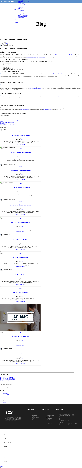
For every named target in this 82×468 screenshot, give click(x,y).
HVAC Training (35, 417)
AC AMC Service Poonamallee (20, 222)
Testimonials (34, 415)
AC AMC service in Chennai (35, 88)
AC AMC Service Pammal (20, 354)
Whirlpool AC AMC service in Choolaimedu (26, 108)
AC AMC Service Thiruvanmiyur (20, 152)
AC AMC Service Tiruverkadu (20, 135)
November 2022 (6, 394)
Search (1, 369)
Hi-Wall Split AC (21, 3)
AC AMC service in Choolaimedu (29, 87)
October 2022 (5, 395)
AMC (33, 418)
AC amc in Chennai (11, 120)
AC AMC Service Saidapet (20, 275)
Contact (33, 419)
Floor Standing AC (21, 2)
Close (1, 368)
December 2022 (6, 393)
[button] (0, 467)
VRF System (20, 7)
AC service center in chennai (28, 120)
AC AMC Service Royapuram (20, 187)
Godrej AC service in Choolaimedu (63, 95)
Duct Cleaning (21, 12)
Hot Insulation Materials (22, 4)
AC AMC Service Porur (20, 292)
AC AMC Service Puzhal (20, 257)
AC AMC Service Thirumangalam (20, 170)
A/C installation (50, 414)
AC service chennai (38, 120)
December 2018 (6, 397)
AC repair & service (47, 109)
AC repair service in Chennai (58, 73)
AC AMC (42, 28)
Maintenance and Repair (23, 15)
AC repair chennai (18, 120)
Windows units (21, 17)
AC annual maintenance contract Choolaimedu (36, 57)
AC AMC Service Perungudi (20, 336)
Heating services (21, 14)
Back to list (2, 123)
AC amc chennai (3, 120)
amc (7, 43)
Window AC (20, 8)
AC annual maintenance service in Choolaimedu (65, 54)
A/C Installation (21, 10)
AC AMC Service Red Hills (20, 240)
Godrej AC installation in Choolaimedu (52, 97)
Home (39, 28)
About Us (34, 414)
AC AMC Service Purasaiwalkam (20, 205)
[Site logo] (5, 9)
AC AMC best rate (25, 109)
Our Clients (34, 416)
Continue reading (20, 144)
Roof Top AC (20, 6)
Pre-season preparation (22, 16)
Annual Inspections (22, 11)
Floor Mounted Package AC (23, 1)
